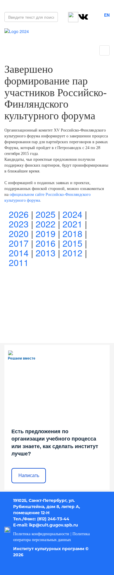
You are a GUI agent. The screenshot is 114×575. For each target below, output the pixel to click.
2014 (19, 252)
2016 (46, 243)
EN (107, 15)
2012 (72, 252)
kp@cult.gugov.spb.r (52, 525)
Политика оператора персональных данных (51, 537)
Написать (28, 475)
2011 (19, 262)
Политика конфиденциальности (41, 534)
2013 (46, 252)
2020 (19, 233)
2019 (46, 233)
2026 (19, 214)
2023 (19, 223)
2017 (19, 243)
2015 (72, 243)
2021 (72, 223)
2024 (72, 214)
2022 (46, 223)
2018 (72, 233)
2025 (46, 214)
